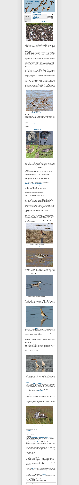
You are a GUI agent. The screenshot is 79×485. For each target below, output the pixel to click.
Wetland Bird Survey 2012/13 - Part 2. (38, 14)
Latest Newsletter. (35, 18)
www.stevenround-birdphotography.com (36, 297)
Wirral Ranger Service (33, 437)
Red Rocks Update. (35, 16)
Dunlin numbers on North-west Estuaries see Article (37, 88)
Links (25, 20)
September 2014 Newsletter (28, 49)
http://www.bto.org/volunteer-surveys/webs (39, 123)
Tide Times (26, 21)
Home (25, 12)
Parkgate (38, 441)
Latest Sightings (27, 16)
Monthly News (26, 17)
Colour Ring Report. (36, 15)
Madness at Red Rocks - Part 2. (41, 352)
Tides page (29, 430)
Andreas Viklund (36, 483)
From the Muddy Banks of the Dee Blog (36, 112)
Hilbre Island (33, 468)
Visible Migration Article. (41, 390)
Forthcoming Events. (36, 17)
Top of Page (26, 245)
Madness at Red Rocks (33, 352)
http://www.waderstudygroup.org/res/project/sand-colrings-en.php (33, 183)
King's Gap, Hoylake (43, 474)
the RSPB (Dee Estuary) (48, 437)
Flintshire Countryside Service (40, 437)
